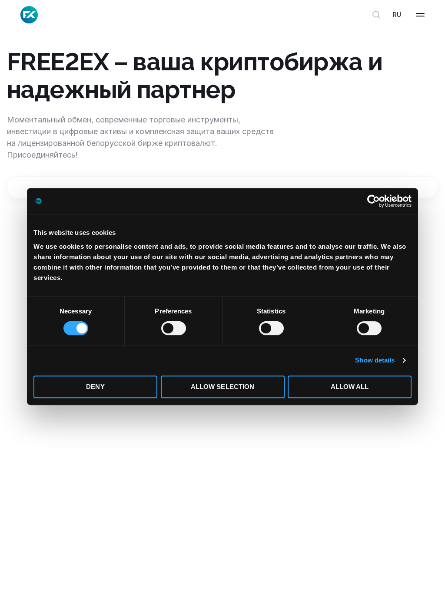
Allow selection (223, 386)
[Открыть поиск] (376, 15)
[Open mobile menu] (420, 14)
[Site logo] (29, 15)
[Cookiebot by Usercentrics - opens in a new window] (373, 201)
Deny (95, 386)
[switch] (173, 328)
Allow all (350, 386)
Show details (375, 360)
